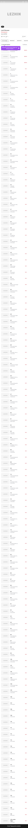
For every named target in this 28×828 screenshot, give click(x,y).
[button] (14, 826)
